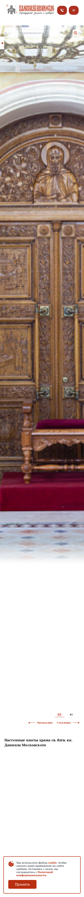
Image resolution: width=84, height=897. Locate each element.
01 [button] (60, 714)
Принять (22, 884)
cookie (52, 862)
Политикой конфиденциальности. (34, 873)
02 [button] (71, 715)
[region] (42, 753)
